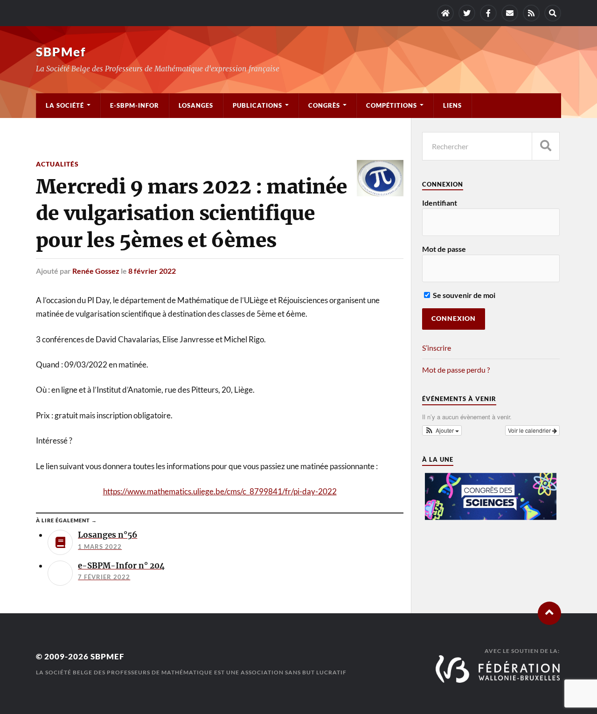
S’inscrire (436, 347)
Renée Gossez (95, 270)
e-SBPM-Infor (134, 105)
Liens (452, 105)
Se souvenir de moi (463, 295)
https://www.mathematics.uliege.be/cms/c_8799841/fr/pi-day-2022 (220, 491)
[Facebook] (488, 13)
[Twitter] (466, 13)
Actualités (57, 164)
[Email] (509, 13)
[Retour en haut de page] (549, 613)
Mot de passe (444, 248)
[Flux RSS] (531, 13)
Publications (257, 105)
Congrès (324, 105)
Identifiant (439, 202)
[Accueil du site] (445, 13)
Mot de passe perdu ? (456, 369)
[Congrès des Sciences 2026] (491, 517)
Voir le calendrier (530, 430)
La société (65, 105)
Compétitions (391, 105)
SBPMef (61, 52)
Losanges (196, 105)
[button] (442, 430)
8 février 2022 (152, 270)
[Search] (552, 13)
